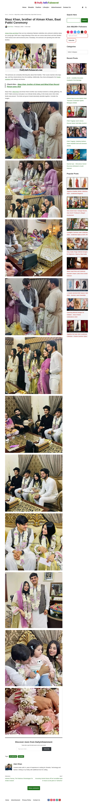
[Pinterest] (68, 32)
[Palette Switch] (82, 7)
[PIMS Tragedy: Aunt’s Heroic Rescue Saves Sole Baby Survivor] (77, 112)
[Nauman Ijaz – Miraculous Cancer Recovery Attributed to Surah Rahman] (77, 155)
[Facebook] (75, 32)
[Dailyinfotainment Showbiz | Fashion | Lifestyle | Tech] (46, 2)
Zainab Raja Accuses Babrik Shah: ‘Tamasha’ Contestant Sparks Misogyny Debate (77, 101)
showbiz (21, 756)
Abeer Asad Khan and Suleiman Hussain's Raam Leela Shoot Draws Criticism (77, 273)
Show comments (34, 788)
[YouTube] (85, 32)
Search (84, 20)
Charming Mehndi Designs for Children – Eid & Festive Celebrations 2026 (75, 315)
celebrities (13, 756)
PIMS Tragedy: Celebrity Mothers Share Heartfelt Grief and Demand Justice (77, 143)
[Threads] (82, 32)
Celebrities (11, 14)
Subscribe (46, 749)
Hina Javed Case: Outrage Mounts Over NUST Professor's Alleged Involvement (77, 213)
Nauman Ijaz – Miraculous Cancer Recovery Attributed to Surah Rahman (76, 166)
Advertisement (56, 7)
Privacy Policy (26, 800)
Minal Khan (15, 91)
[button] (49, 7)
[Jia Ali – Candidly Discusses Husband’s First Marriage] (77, 69)
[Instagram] (71, 32)
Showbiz (31, 7)
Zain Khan (10, 26)
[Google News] (60, 800)
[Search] (86, 7)
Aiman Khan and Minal (11, 33)
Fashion (38, 7)
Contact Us (67, 7)
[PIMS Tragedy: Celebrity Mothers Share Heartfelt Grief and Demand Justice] (77, 132)
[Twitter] (78, 32)
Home (24, 7)
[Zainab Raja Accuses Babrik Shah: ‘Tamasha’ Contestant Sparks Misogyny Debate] (77, 90)
